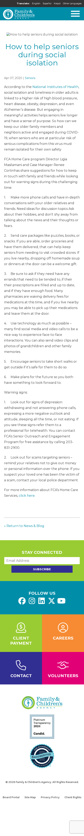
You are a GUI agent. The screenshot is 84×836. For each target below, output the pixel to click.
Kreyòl (57, 3)
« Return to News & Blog (24, 526)
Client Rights (72, 797)
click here (27, 496)
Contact (21, 675)
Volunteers (63, 675)
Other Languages (72, 3)
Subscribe (42, 569)
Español (47, 3)
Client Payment (21, 641)
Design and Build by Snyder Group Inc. (42, 786)
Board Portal (11, 797)
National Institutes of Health (55, 87)
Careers (63, 638)
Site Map (30, 797)
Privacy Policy (50, 797)
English (36, 3)
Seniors (30, 78)
